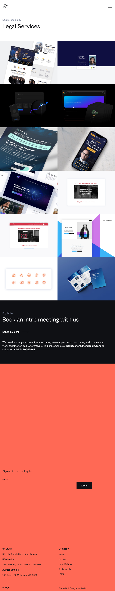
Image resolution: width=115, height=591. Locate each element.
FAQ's (61, 574)
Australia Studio (10, 570)
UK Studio (7, 549)
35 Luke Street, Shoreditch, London (19, 554)
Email (4, 479)
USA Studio (8, 559)
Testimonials (65, 569)
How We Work (65, 564)
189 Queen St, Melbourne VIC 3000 (19, 575)
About (62, 554)
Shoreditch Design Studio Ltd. (73, 588)
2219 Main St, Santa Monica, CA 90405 (21, 564)
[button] (110, 6)
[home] (5, 6)
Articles (62, 559)
